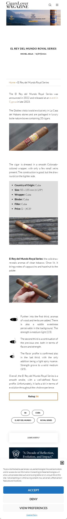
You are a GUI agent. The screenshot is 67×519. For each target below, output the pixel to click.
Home (12, 82)
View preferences (33, 508)
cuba (37, 413)
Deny (34, 499)
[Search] (50, 5)
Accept (33, 490)
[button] (62, 462)
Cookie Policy (32, 515)
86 (25, 413)
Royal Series (46, 420)
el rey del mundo (23, 420)
